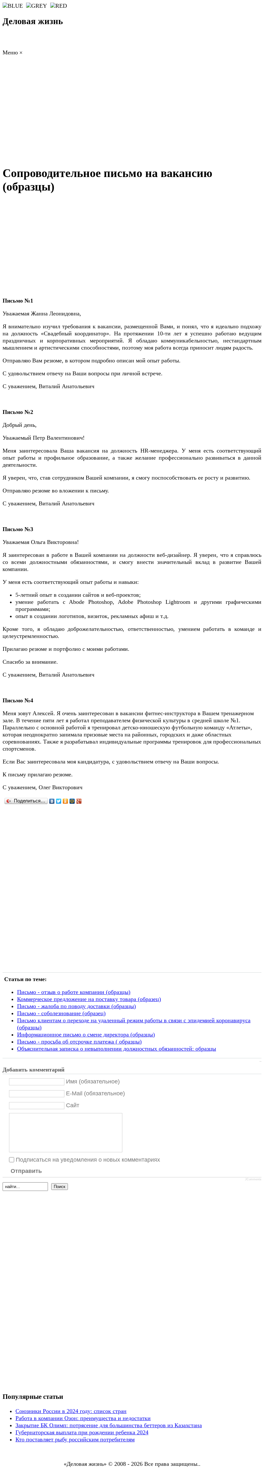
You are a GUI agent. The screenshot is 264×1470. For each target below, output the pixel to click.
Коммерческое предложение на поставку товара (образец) (89, 999)
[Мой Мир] (72, 801)
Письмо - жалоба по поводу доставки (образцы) (76, 1006)
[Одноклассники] (65, 801)
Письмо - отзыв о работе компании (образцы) (73, 992)
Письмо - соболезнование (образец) (61, 1013)
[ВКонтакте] (52, 801)
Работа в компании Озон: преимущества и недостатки (83, 1418)
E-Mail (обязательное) (95, 1093)
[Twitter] (58, 801)
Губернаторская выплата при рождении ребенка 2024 (81, 1432)
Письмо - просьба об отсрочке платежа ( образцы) (79, 1041)
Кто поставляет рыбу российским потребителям (75, 1439)
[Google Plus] (79, 801)
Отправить (26, 1171)
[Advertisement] (132, 113)
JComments (253, 1179)
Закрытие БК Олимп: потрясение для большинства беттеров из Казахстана (108, 1425)
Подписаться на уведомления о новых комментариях (88, 1159)
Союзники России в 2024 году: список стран (71, 1411)
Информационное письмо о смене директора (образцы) (86, 1034)
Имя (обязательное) (93, 1081)
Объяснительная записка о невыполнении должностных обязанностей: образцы (116, 1048)
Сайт (72, 1105)
